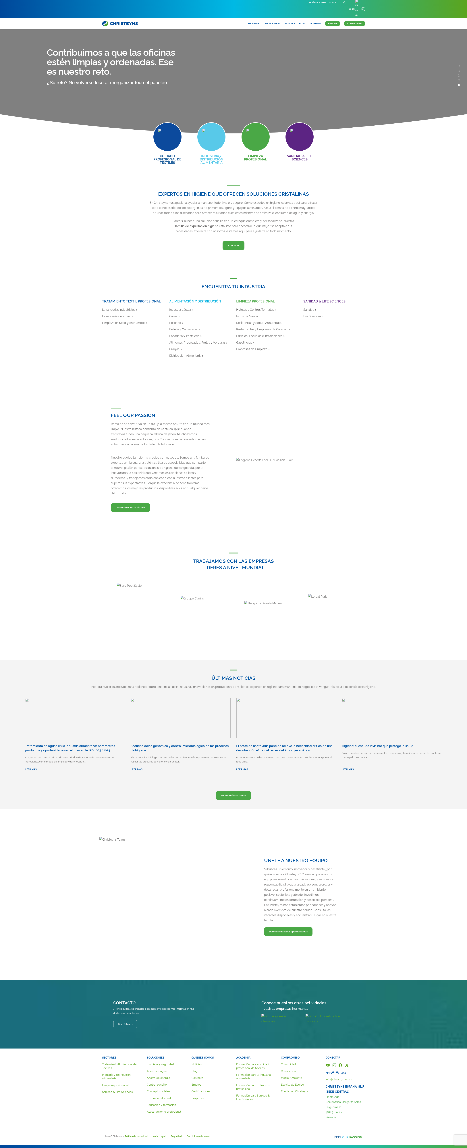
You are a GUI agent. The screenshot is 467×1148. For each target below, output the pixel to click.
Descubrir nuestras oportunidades (288, 931)
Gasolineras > (245, 342)
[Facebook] (340, 1065)
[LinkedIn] (334, 1065)
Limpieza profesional (115, 1085)
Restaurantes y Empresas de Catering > (263, 329)
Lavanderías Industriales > (120, 309)
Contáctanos (125, 1024)
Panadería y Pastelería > (185, 336)
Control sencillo (157, 1084)
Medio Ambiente (291, 1078)
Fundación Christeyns (294, 1091)
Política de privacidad (136, 1136)
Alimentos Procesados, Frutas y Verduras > (198, 342)
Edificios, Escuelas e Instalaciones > (260, 336)
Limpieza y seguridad (160, 1064)
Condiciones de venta (198, 1136)
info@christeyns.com (339, 1079)
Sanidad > (310, 309)
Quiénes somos (317, 2)
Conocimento (289, 1071)
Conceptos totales (158, 1091)
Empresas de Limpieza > (252, 349)
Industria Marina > (248, 316)
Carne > (174, 316)
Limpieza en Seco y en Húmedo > (125, 323)
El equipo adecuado (159, 1098)
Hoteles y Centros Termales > (256, 309)
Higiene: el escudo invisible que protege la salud (377, 746)
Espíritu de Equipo (292, 1084)
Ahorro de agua (157, 1071)
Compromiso (354, 23)
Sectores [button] (253, 23)
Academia (315, 23)
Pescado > (176, 323)
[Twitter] (347, 1065)
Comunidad (288, 1064)
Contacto (334, 2)
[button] (344, 2)
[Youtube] (328, 1065)
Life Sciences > (313, 316)
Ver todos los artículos (233, 795)
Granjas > (175, 349)
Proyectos (198, 1098)
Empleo (332, 23)
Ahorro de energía (158, 1078)
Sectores (109, 1057)
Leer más (31, 769)
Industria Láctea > (181, 309)
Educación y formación (161, 1105)
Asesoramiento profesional (164, 1111)
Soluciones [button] (272, 23)
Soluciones (155, 1057)
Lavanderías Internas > (117, 316)
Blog (302, 23)
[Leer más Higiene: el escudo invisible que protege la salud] (392, 718)
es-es (352, 9)
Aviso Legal (159, 1136)
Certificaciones (201, 1091)
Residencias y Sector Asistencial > (259, 323)
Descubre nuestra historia (130, 507)
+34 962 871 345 (336, 1072)
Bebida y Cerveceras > (184, 329)
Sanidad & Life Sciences (117, 1092)
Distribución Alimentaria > (186, 355)
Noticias (290, 23)
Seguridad (176, 1136)
